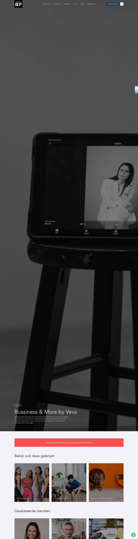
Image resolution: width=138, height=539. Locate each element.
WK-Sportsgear (22, 498)
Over (75, 4)
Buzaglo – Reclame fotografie (102, 498)
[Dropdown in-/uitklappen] (51, 4)
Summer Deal (91, 4)
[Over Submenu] (77, 4)
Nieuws (83, 4)
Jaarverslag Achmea (61, 498)
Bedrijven (57, 4)
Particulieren (46, 4)
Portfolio (66, 4)
